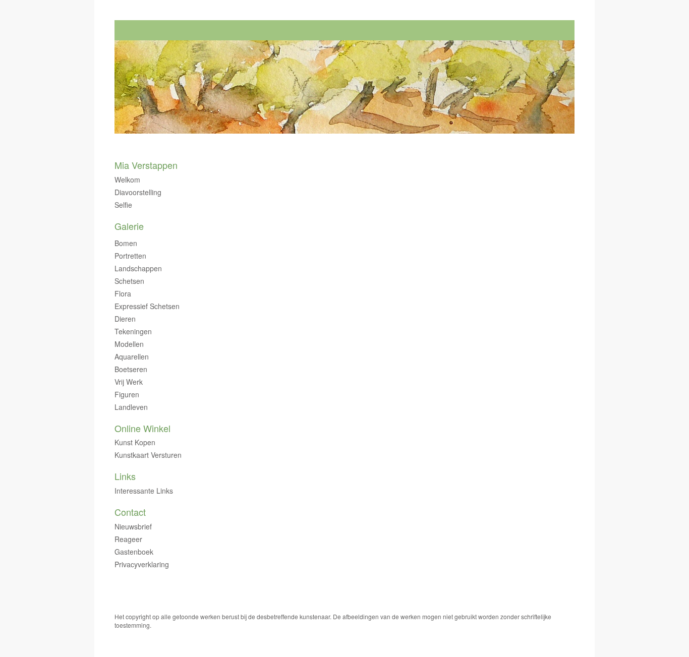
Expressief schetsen (147, 306)
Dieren (125, 319)
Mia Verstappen (146, 165)
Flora (122, 293)
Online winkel (142, 428)
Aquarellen (131, 356)
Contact (130, 512)
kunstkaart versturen (148, 455)
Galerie (129, 226)
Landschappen (138, 268)
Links (125, 476)
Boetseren (130, 369)
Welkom (127, 179)
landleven (131, 407)
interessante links (143, 491)
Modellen (129, 344)
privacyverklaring (141, 564)
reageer (128, 539)
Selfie (123, 205)
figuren (126, 394)
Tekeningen (133, 331)
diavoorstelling (137, 192)
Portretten (130, 256)
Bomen (125, 243)
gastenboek (133, 552)
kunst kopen (134, 442)
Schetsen (129, 281)
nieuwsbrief (133, 526)
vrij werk (128, 382)
